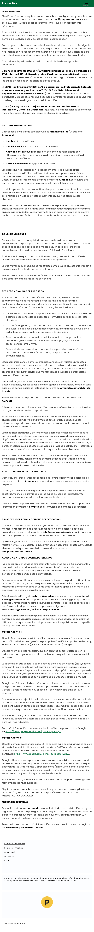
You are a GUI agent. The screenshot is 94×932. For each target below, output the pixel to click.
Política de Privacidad (14, 844)
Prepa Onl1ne (9, 3)
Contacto (9, 856)
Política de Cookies (13, 848)
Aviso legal (9, 852)
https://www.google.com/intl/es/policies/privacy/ (33, 731)
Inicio (7, 860)
